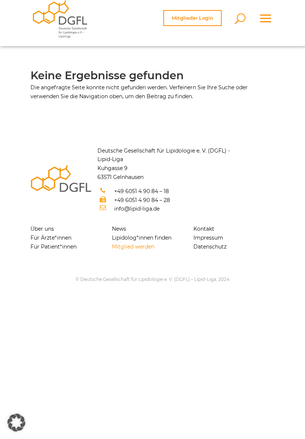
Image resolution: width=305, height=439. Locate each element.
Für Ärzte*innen (50, 237)
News (119, 228)
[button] (16, 422)
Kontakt (203, 228)
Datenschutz (210, 246)
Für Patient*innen (53, 246)
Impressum (208, 237)
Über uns (42, 228)
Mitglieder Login (192, 18)
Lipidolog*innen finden (141, 237)
